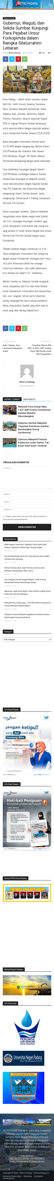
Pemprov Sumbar (19, 14)
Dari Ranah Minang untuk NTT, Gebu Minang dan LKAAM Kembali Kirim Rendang (26, 557)
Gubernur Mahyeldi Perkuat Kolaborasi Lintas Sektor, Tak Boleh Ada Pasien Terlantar (33, 442)
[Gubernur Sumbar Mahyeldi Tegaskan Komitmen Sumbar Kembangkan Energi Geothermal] (10, 426)
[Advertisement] (27, 675)
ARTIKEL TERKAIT (12, 399)
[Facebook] (5, 59)
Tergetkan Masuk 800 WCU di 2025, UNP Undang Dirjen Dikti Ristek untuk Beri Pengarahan (39, 349)
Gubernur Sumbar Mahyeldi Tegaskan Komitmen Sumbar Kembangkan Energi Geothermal (26, 615)
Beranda (6, 14)
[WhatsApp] (24, 59)
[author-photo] (27, 378)
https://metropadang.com (27, 386)
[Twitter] (12, 59)
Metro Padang (14, 53)
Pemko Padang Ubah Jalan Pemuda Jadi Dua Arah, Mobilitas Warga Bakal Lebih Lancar (24, 569)
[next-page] (9, 453)
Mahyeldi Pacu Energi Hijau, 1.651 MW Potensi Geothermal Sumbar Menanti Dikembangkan (27, 604)
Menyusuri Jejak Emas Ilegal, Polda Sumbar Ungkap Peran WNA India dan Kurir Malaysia (27, 592)
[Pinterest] (18, 59)
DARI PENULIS (29, 399)
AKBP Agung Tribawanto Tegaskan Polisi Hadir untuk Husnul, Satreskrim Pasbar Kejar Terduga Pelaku (25, 545)
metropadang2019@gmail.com (30, 1161)
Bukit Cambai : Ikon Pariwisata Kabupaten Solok (12, 348)
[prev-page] (4, 453)
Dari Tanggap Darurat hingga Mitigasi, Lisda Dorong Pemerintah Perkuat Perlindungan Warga (25, 580)
